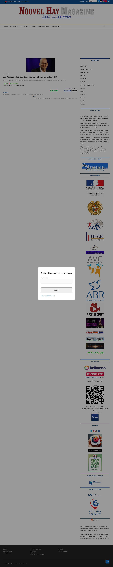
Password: (44, 278)
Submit (56, 290)
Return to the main (48, 296)
